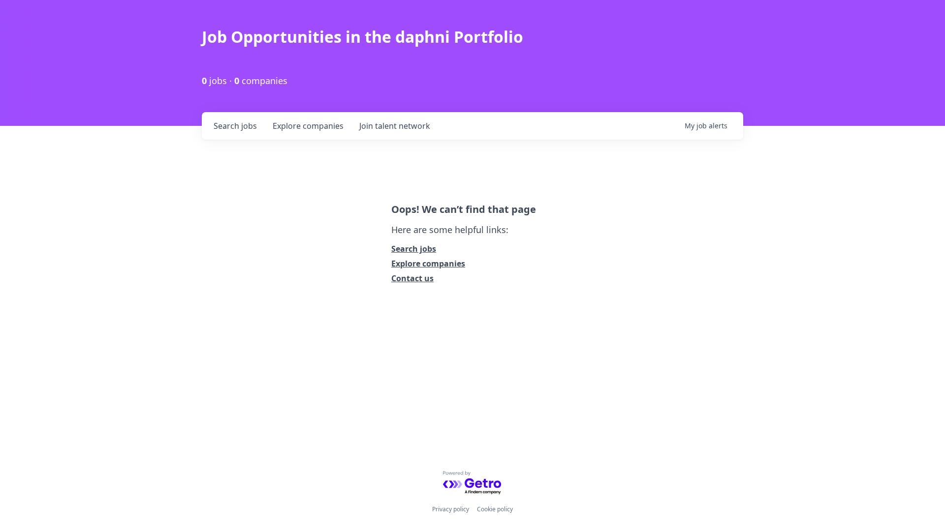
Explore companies (428, 263)
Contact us (412, 278)
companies (308, 125)
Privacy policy (450, 509)
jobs (235, 125)
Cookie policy (495, 509)
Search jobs (413, 248)
